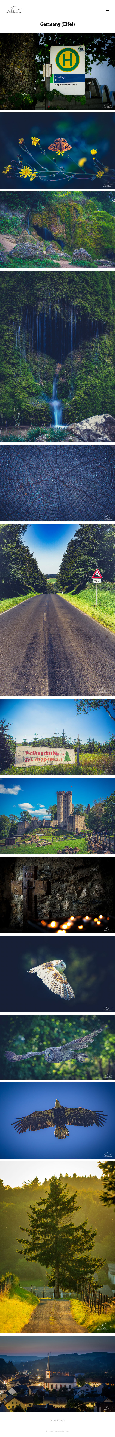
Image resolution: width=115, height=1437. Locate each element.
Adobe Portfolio (62, 1431)
